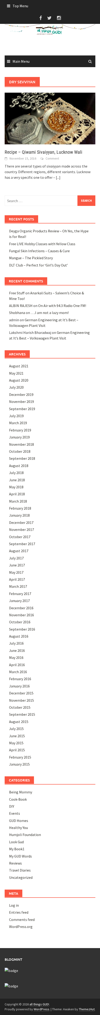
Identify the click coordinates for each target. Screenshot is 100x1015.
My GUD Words (20, 856)
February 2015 (20, 757)
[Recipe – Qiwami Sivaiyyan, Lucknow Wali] (50, 118)
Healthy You (18, 827)
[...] (58, 177)
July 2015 (16, 728)
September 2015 (22, 714)
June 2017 (17, 565)
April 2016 (17, 664)
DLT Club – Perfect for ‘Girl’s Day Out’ (38, 265)
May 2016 (16, 657)
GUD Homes (18, 820)
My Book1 (16, 849)
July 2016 (16, 643)
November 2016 (21, 615)
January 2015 (19, 764)
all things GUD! (39, 1004)
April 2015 (17, 750)
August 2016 (18, 636)
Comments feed (22, 919)
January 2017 (19, 600)
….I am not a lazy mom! (50, 312)
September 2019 (22, 408)
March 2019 (18, 422)
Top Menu (20, 6)
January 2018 (19, 515)
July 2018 (16, 472)
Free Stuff (17, 293)
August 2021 (18, 366)
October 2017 (19, 536)
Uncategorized (21, 877)
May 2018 (16, 487)
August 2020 (18, 380)
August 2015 (18, 721)
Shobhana (17, 312)
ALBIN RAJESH (21, 305)
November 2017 (21, 529)
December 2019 (21, 394)
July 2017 (16, 558)
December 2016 (21, 608)
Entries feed (18, 912)
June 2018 (17, 480)
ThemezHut (87, 1009)
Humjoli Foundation (25, 834)
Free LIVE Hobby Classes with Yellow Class (42, 243)
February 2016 (20, 678)
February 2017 (20, 593)
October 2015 (19, 707)
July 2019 (16, 415)
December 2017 (21, 522)
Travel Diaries (20, 870)
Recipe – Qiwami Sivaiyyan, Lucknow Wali (43, 152)
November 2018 (21, 444)
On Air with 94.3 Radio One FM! (62, 305)
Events (14, 813)
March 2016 (18, 671)
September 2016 (22, 629)
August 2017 (18, 550)
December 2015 (21, 693)
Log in (14, 905)
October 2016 (19, 622)
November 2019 (21, 401)
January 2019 (19, 437)
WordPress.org (21, 926)
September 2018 (22, 458)
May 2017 (16, 572)
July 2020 (16, 387)
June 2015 (17, 736)
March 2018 (18, 501)
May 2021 (16, 373)
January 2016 (19, 686)
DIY (11, 806)
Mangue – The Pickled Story (31, 258)
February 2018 (20, 508)
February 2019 (20, 430)
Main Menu (21, 61)
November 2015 (21, 700)
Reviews (15, 863)
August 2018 (18, 465)
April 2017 (17, 579)
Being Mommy (20, 792)
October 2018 (19, 451)
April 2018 (17, 494)
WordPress (41, 1009)
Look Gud (16, 842)
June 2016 (17, 650)
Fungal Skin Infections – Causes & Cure (39, 250)
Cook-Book (18, 799)
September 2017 (22, 543)
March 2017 (18, 586)
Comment (52, 158)
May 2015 (16, 743)
